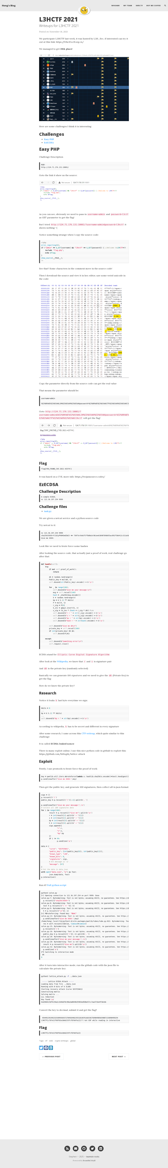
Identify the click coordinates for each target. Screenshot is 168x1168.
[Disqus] (84, 1098)
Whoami (115, 5)
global (72, 1040)
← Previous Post (51, 1056)
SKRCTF (139, 5)
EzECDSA (49, 142)
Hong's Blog (8, 5)
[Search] (164, 5)
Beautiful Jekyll (89, 1160)
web (51, 1040)
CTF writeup (88, 733)
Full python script (56, 885)
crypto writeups (61, 1040)
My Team (127, 5)
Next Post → (119, 1056)
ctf (46, 1040)
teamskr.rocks (92, 1156)
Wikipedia (62, 661)
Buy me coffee (153, 5)
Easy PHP (49, 139)
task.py (48, 511)
